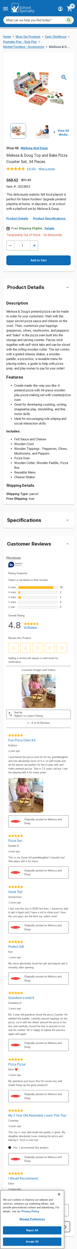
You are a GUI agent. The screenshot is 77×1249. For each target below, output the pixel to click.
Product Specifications (49, 218)
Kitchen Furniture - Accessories (23, 47)
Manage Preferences (32, 1219)
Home (7, 36)
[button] (60, 8)
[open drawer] (5, 8)
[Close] (59, 1194)
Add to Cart (39, 260)
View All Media (63, 132)
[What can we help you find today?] (69, 20)
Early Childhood (55, 36)
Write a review (47, 168)
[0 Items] (70, 9)
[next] (54, 133)
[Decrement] (10, 246)
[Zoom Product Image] (64, 77)
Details (49, 228)
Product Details (17, 218)
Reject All (32, 1230)
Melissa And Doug (34, 148)
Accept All (32, 1241)
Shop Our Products (28, 36)
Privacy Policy (30, 1211)
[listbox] (30, 138)
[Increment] (34, 246)
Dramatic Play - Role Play (20, 42)
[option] (18, 138)
